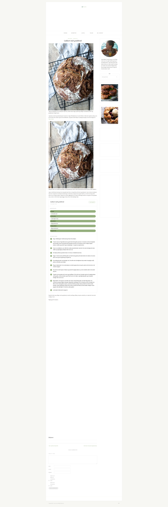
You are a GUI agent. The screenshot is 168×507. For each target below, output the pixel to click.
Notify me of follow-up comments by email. (52, 478)
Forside (65, 33)
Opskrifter (73, 33)
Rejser (91, 33)
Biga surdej (51, 119)
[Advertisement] (84, 21)
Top (118, 503)
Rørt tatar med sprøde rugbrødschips (90, 445)
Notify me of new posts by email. (52, 484)
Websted (50, 472)
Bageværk (70, 38)
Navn (50, 466)
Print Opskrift (92, 202)
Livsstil (83, 33)
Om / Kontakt (100, 33)
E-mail (50, 469)
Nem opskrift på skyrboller (53, 445)
